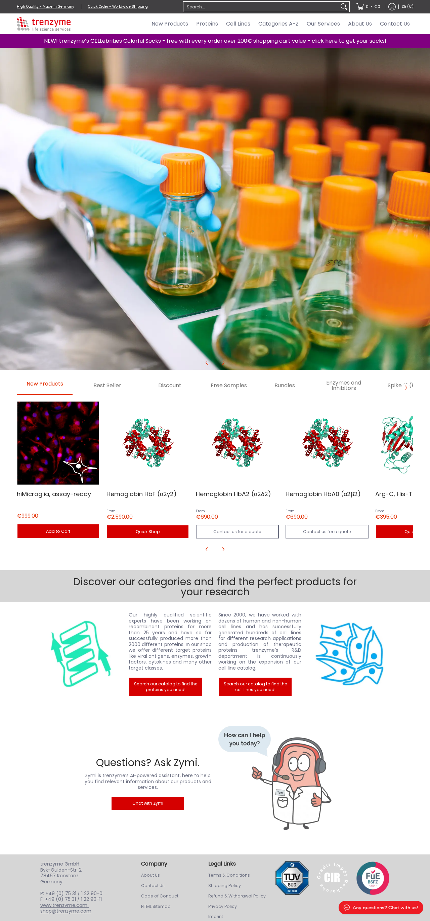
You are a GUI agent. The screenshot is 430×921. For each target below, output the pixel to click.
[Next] (223, 362)
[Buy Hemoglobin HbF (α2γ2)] (147, 443)
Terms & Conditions (229, 875)
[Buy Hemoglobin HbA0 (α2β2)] (327, 443)
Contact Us (153, 885)
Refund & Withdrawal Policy (237, 896)
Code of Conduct (159, 896)
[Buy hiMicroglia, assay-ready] (58, 443)
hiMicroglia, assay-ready (54, 494)
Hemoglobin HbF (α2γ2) (141, 494)
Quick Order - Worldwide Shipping (118, 6)
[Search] (344, 7)
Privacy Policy (222, 906)
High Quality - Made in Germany (45, 6)
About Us (150, 875)
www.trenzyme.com (64, 905)
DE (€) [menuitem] (408, 6)
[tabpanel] (215, 477)
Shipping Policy (224, 885)
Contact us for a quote (237, 531)
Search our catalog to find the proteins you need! (166, 687)
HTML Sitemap (156, 906)
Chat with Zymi (147, 803)
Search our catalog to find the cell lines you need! (255, 687)
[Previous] (207, 362)
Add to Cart (58, 531)
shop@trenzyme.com (65, 911)
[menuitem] (368, 6)
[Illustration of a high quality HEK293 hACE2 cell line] (349, 654)
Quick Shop (148, 531)
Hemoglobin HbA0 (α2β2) (323, 494)
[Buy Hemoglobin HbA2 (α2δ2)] (237, 443)
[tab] (45, 386)
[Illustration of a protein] (80, 654)
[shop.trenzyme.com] (44, 23)
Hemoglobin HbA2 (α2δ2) (233, 494)
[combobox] (261, 7)
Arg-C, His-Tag (398, 494)
